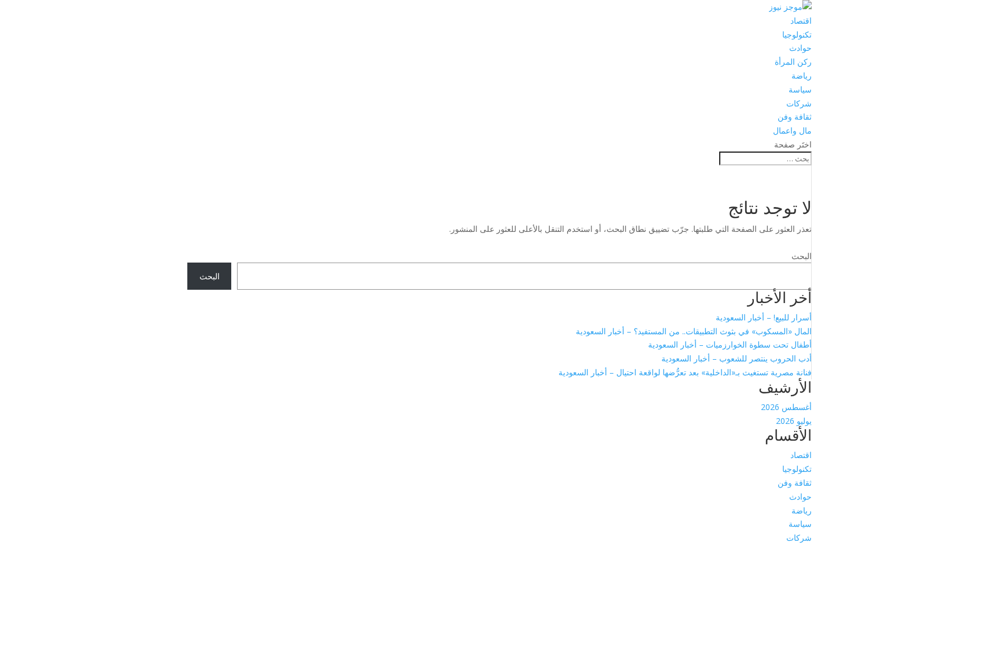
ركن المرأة (793, 61)
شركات (799, 103)
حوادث (800, 47)
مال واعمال (792, 130)
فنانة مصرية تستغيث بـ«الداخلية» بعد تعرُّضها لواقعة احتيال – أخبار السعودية (685, 372)
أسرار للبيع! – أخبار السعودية (764, 317)
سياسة (800, 89)
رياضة (801, 75)
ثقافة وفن (795, 116)
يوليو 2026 (794, 420)
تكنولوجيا (797, 34)
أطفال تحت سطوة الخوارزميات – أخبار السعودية (730, 344)
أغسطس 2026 (786, 406)
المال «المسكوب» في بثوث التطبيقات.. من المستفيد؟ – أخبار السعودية (694, 331)
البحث (801, 255)
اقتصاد (801, 20)
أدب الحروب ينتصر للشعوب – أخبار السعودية (736, 358)
